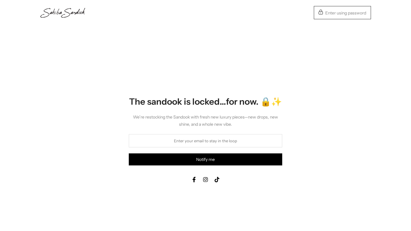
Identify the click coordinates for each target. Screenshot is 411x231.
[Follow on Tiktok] (217, 179)
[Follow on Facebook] (194, 179)
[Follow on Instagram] (205, 179)
